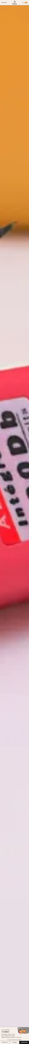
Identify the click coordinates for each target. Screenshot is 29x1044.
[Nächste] (25, 519)
